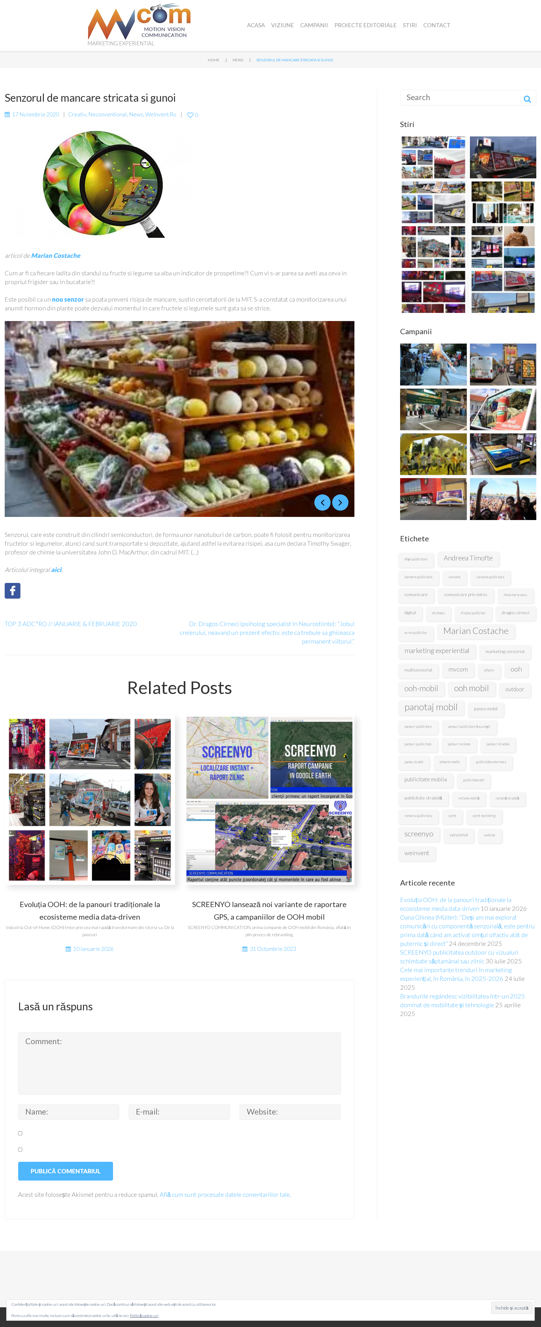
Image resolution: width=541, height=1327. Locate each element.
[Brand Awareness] (503, 409)
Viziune (282, 25)
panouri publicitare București (469, 726)
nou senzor (68, 299)
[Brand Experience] (433, 454)
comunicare (416, 594)
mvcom (458, 669)
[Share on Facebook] (12, 591)
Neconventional (107, 114)
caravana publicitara (490, 577)
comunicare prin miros (465, 594)
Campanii (314, 25)
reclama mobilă (468, 798)
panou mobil (485, 708)
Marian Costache (475, 630)
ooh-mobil (421, 688)
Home (213, 60)
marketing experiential (436, 650)
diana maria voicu (515, 595)
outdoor (514, 689)
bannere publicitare (418, 577)
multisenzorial (418, 669)
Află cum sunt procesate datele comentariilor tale (225, 1194)
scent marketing (484, 816)
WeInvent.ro (160, 114)
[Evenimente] (503, 499)
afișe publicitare (415, 559)
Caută (527, 97)
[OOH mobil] (433, 499)
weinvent (416, 852)
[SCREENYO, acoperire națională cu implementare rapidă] (433, 202)
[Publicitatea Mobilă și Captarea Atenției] (433, 157)
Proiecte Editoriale (365, 25)
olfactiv (489, 670)
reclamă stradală (507, 798)
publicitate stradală (423, 797)
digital (410, 612)
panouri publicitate (417, 744)
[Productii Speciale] (503, 454)
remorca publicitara (418, 816)
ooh (516, 669)
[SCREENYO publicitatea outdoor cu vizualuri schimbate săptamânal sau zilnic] (503, 157)
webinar (490, 835)
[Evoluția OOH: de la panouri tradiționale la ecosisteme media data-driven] (433, 247)
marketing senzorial (505, 651)
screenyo (418, 833)
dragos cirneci (515, 612)
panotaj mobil (431, 706)
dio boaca (438, 613)
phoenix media (450, 762)
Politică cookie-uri (144, 1315)
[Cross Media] (433, 409)
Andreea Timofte (468, 558)
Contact (437, 25)
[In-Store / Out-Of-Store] (433, 364)
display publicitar (473, 613)
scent (452, 816)
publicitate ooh (473, 780)
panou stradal (413, 762)
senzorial (459, 834)
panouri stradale (498, 744)
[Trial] (503, 364)
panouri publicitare (418, 726)
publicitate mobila (425, 779)
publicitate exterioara (491, 762)
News (238, 60)
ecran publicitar (415, 632)
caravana (454, 577)
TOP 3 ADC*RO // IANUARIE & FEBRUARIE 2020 (71, 623)
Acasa (256, 25)
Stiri (410, 25)
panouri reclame (459, 744)
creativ (77, 114)
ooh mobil (471, 688)
